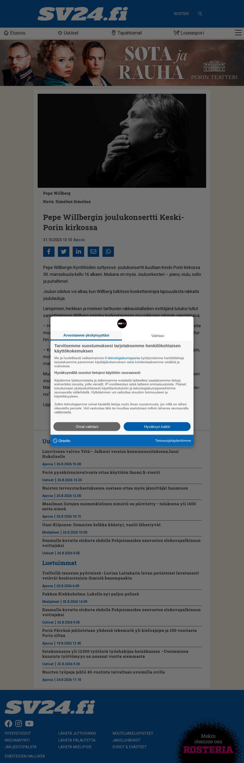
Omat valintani (87, 426)
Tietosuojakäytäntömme (173, 440)
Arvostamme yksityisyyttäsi (86, 335)
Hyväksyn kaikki (157, 426)
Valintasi (157, 336)
